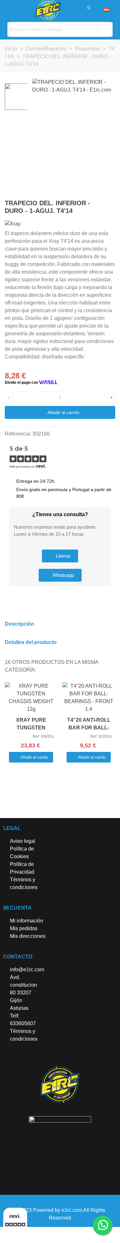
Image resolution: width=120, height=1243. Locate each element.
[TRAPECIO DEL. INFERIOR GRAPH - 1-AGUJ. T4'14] (110, 204)
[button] (60, 556)
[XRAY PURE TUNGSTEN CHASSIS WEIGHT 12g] (31, 697)
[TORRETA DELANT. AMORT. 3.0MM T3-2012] (100, 204)
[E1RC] (60, 1085)
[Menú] (11, 10)
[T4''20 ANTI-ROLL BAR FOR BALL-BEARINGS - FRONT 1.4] (88, 697)
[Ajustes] (98, 10)
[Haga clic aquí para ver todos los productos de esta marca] (12, 224)
